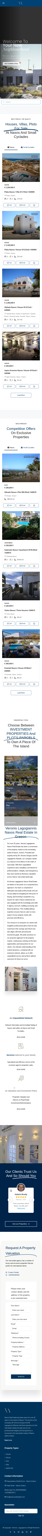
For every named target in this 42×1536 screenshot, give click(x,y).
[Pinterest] (31, 1532)
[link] (21, 167)
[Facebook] (11, 1532)
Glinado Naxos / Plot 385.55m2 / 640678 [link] (20, 492)
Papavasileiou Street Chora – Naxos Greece (21, 1481)
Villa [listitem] (7, 1465)
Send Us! (21, 1376)
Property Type (16, 1351)
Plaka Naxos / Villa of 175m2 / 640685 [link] (19, 192)
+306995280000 (20, 1490)
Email (23, 205)
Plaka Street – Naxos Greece (16, 1485)
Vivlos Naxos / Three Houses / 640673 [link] (19, 610)
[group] (24, 1198)
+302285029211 (10, 1492)
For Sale (34, 156)
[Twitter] (15, 1532)
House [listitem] (8, 1454)
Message (14, 1361)
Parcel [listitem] (8, 1458)
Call (10, 205)
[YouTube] (27, 1532)
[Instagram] (19, 1532)
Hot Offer (34, 456)
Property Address (17, 1342)
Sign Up (21, 1515)
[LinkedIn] (23, 1532)
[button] (32, 1200)
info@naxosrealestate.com (15, 1497)
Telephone (14, 1333)
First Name (15, 1306)
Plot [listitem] (7, 1461)
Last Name (15, 1315)
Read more (27, 1208)
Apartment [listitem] (9, 1468)
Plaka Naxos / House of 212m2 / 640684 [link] (20, 250)
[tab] (11, 147)
